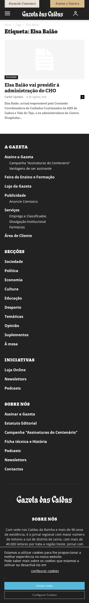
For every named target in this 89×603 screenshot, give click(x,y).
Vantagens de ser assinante (30, 168)
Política (11, 270)
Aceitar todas (44, 586)
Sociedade (11, 77)
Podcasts (13, 388)
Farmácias (17, 227)
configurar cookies (45, 571)
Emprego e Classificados (27, 216)
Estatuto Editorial (21, 423)
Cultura (11, 289)
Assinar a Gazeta (20, 414)
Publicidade (15, 195)
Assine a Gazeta (19, 156)
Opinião (12, 325)
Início (8, 25)
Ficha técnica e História (26, 441)
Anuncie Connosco (23, 201)
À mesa (11, 344)
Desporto (13, 307)
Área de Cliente (18, 235)
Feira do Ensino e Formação (30, 177)
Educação (13, 298)
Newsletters (15, 379)
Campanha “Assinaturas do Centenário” (39, 163)
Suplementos (17, 334)
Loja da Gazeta (18, 186)
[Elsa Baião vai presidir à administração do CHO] (44, 59)
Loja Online (15, 369)
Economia (14, 279)
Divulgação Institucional (27, 221)
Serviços (12, 210)
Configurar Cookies (44, 595)
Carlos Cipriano (14, 96)
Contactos (14, 469)
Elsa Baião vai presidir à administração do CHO (32, 88)
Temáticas (14, 316)
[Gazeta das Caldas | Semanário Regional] (42, 13)
